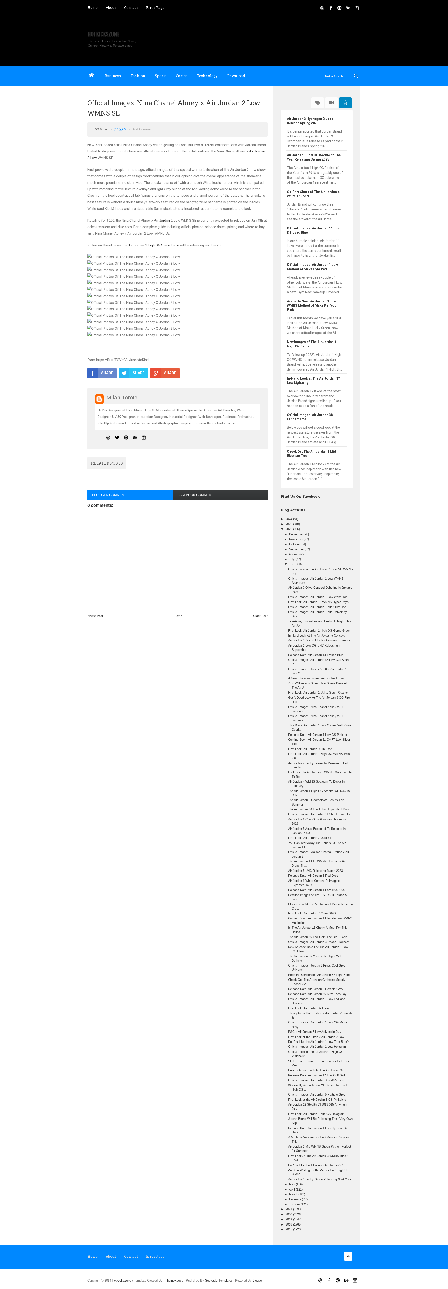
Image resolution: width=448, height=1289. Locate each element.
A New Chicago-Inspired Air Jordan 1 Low (316, 678)
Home (93, 7)
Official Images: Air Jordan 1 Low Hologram (317, 1046)
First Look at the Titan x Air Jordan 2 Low (316, 1037)
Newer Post (95, 616)
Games (181, 75)
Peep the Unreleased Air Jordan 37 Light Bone (319, 975)
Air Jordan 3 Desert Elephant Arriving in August (320, 640)
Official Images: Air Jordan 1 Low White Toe (317, 597)
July (292, 559)
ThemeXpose (174, 1280)
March (293, 1194)
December (296, 534)
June (293, 564)
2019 (289, 1219)
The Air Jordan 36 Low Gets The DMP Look (317, 937)
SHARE (107, 373)
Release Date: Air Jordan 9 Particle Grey (315, 989)
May (292, 1184)
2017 (289, 1229)
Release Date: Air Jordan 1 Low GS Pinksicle (318, 734)
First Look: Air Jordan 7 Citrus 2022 (312, 913)
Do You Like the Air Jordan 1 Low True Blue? (318, 1042)
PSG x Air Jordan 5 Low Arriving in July (314, 1031)
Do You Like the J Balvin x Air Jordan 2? (315, 1165)
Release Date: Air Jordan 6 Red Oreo (313, 875)
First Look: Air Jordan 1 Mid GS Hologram (316, 1114)
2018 (289, 1224)
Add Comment (143, 129)
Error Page (155, 7)
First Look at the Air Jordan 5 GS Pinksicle (317, 1099)
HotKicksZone (103, 34)
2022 (289, 529)
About (111, 7)
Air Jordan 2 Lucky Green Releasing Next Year (319, 1179)
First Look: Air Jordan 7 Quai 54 (309, 838)
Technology (207, 75)
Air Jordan (162, 220)
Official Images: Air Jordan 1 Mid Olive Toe (317, 607)
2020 (289, 1214)
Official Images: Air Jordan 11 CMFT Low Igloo (319, 814)
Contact (131, 7)
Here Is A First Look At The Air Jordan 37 (315, 1070)
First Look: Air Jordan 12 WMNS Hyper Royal (318, 602)
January (295, 1204)
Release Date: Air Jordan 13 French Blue (315, 655)
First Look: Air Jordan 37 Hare (308, 1008)
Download (236, 75)
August (294, 554)
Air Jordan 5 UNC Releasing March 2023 (315, 870)
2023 (289, 524)
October (295, 544)
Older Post (260, 616)
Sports (160, 75)
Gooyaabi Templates (219, 1280)
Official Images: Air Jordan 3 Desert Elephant (318, 942)
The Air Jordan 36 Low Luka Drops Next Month (319, 809)
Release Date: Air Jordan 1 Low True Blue (316, 890)
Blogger (257, 1280)
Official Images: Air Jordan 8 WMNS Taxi (316, 1080)
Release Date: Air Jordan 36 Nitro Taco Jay (317, 994)
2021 (289, 1209)
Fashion (137, 75)
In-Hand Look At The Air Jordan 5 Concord (316, 635)
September (297, 549)
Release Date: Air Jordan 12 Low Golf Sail (316, 1075)
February (295, 1199)
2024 (289, 519)
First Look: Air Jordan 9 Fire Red (310, 749)
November (296, 539)
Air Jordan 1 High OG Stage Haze (153, 245)
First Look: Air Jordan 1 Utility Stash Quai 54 (318, 692)
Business (113, 75)
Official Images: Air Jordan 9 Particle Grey (316, 1094)
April (292, 1189)
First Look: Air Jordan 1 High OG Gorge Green (319, 630)
